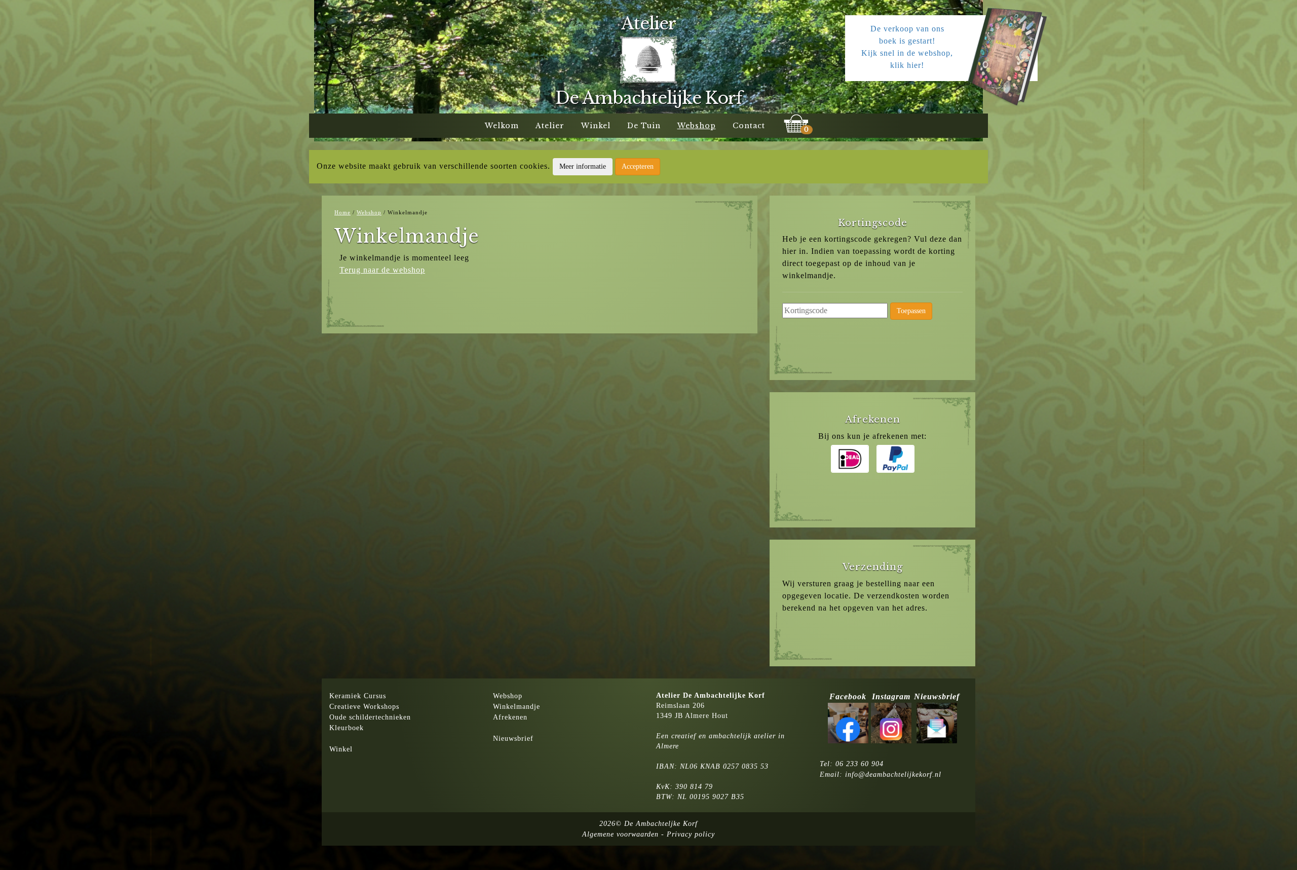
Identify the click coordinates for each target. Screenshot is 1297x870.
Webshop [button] (696, 125)
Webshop (507, 696)
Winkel (341, 749)
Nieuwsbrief (513, 738)
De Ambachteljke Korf (661, 823)
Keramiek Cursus (357, 696)
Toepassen (911, 311)
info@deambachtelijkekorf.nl (893, 774)
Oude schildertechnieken (370, 717)
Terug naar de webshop (382, 270)
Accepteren (638, 166)
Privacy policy (691, 834)
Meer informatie (582, 166)
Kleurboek (346, 728)
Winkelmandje (516, 706)
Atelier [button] (550, 125)
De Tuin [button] (644, 125)
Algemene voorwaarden (620, 834)
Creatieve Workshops (364, 706)
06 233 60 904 (859, 764)
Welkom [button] (502, 125)
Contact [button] (749, 125)
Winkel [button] (596, 125)
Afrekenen (510, 717)
